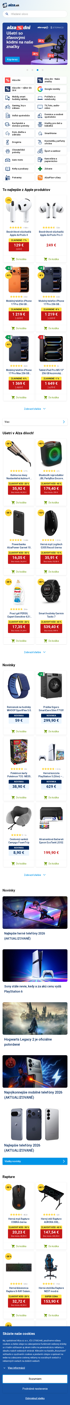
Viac (7, 421)
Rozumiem (35, 1378)
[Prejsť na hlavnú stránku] (11, 5)
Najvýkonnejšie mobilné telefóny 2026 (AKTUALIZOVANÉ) (33, 1094)
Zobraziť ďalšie (32, 409)
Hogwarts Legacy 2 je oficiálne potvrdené (28, 1042)
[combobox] (35, 14)
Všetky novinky (13, 1161)
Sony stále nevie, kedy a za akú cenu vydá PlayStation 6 (32, 989)
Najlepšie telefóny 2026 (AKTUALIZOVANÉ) (22, 1147)
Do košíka (21, 259)
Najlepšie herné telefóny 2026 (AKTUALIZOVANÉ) (24, 936)
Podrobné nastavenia (35, 1388)
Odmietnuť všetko (35, 1398)
